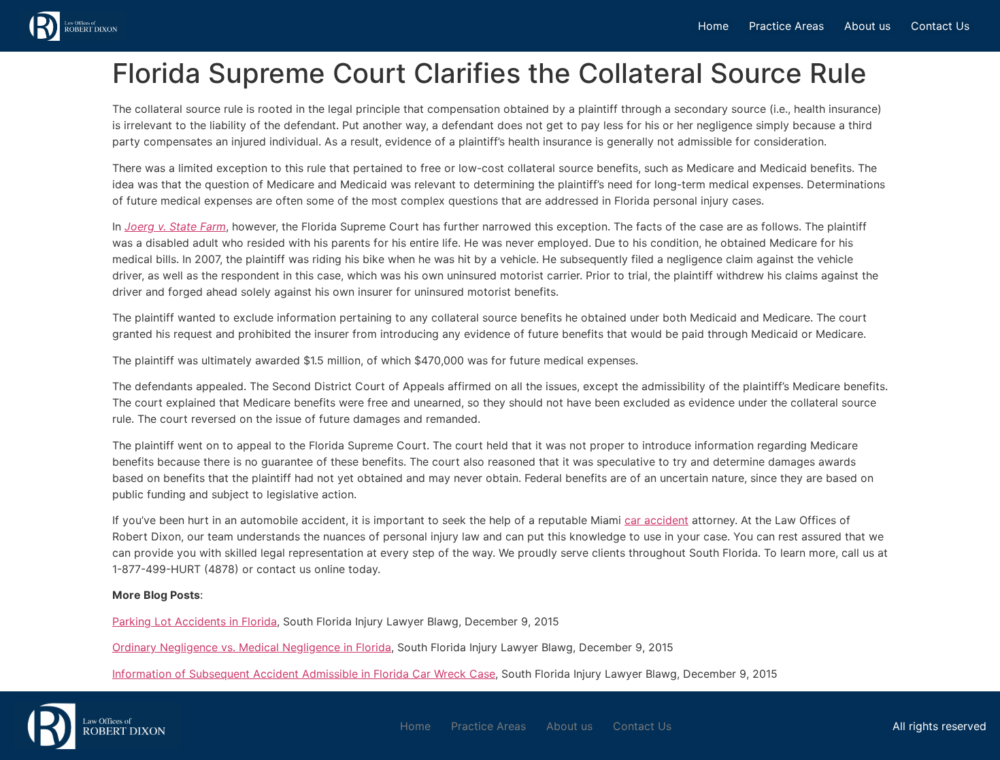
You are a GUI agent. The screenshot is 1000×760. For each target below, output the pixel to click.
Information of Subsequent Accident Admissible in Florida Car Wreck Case (303, 673)
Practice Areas (786, 26)
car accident (656, 520)
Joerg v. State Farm (175, 226)
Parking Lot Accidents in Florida (194, 621)
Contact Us (940, 26)
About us (867, 26)
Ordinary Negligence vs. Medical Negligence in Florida (251, 647)
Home (713, 26)
